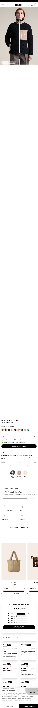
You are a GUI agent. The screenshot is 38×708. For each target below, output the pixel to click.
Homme (12, 62)
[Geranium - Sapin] (28, 430)
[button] (9, 423)
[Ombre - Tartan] (15, 430)
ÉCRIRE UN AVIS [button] (19, 627)
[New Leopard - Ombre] (22, 430)
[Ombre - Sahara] (6, 430)
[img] (6, 649)
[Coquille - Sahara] (12, 430)
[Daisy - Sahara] (25, 430)
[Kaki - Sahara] (2, 430)
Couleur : (7, 426)
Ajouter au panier (14, 594)
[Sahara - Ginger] (18, 430)
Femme (5, 62)
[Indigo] (9, 430)
